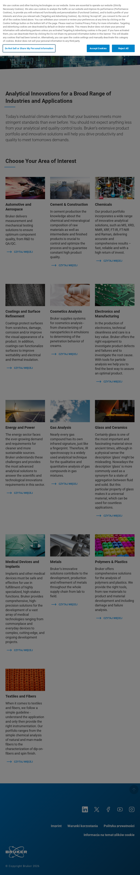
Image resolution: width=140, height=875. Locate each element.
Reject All (123, 48)
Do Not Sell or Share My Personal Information (29, 48)
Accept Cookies (98, 48)
